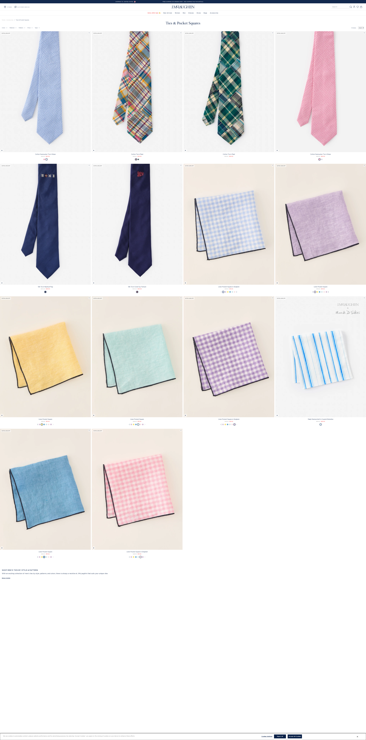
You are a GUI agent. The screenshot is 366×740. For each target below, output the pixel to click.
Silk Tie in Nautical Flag (45, 286)
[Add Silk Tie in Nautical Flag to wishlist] (89, 165)
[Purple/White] (326, 292)
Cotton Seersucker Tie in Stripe (45, 154)
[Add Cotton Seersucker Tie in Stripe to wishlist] (89, 33)
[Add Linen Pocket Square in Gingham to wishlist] (273, 165)
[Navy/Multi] (45, 292)
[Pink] (44, 159)
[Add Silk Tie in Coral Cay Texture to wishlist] (181, 165)
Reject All (280, 736)
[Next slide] (272, 220)
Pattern (21, 27)
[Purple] (225, 292)
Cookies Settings (266, 736)
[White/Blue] (46, 159)
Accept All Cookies (295, 736)
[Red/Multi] (136, 159)
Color (3, 27)
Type (36, 27)
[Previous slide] (184, 220)
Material (12, 27)
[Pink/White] (235, 292)
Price (29, 27)
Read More (6, 578)
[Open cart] (361, 7)
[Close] (357, 737)
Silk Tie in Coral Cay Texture (137, 286)
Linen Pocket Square (45, 419)
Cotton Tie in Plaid (137, 154)
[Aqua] (232, 292)
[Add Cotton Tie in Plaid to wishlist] (181, 33)
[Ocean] (230, 292)
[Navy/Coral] (137, 292)
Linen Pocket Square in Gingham (228, 286)
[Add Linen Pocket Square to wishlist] (364, 165)
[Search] (351, 7)
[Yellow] (228, 292)
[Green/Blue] (138, 159)
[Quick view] (2, 151)
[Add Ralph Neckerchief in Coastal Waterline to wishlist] (364, 298)
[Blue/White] (223, 292)
